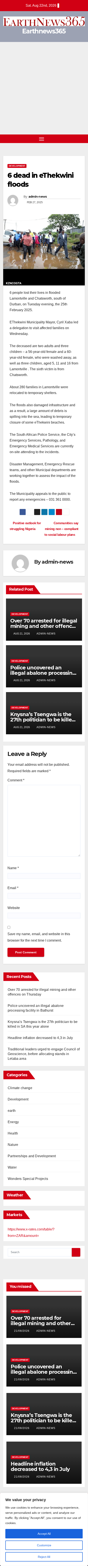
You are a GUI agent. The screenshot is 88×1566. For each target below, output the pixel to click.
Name (13, 868)
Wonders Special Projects (28, 1179)
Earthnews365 (44, 31)
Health (13, 1133)
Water (12, 1167)
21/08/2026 (22, 1330)
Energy (13, 1122)
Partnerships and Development (32, 1156)
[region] (44, 1529)
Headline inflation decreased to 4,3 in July (40, 1038)
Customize (44, 1545)
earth (12, 1110)
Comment (15, 780)
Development (17, 166)
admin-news (37, 197)
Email (12, 888)
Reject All (44, 1557)
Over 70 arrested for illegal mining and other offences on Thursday (44, 626)
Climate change (20, 1088)
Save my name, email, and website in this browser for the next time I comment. (38, 937)
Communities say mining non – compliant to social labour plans (61, 528)
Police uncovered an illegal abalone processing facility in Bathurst (43, 672)
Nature (13, 1145)
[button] (74, 138)
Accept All (44, 1533)
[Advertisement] (44, 88)
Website (13, 908)
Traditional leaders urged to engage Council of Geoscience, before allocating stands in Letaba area (44, 1053)
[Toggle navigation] (41, 139)
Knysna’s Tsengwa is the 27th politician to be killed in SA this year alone (42, 719)
